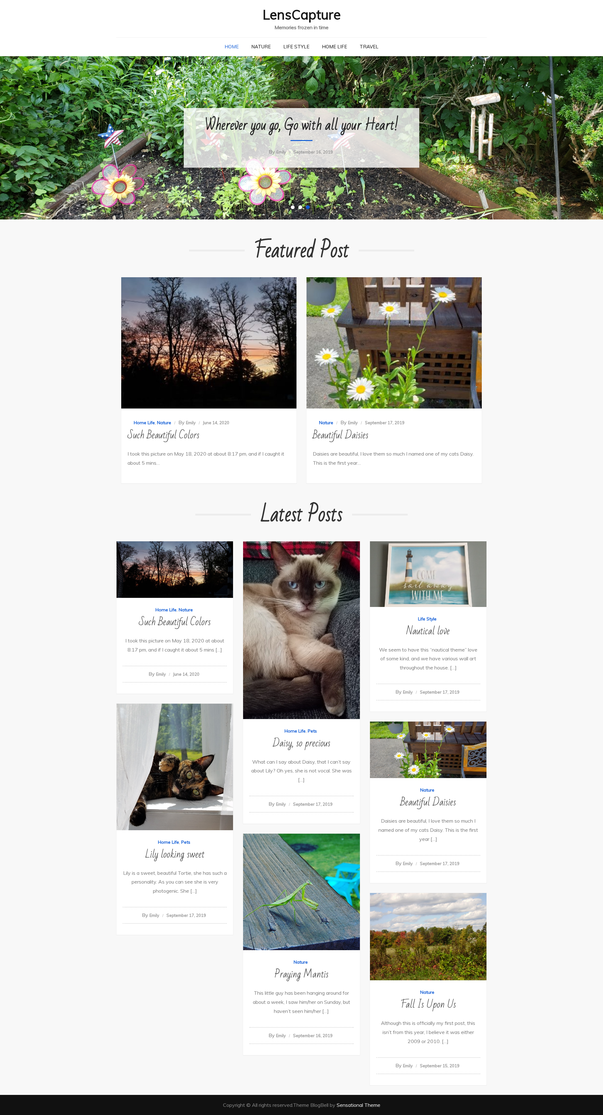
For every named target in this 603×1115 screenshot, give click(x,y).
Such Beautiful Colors (163, 435)
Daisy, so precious (301, 743)
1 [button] (294, 208)
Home (232, 47)
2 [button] (301, 208)
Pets (312, 731)
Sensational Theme (358, 1105)
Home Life (334, 47)
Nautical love (428, 631)
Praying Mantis (301, 974)
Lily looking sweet (174, 854)
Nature (261, 47)
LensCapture (302, 14)
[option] (301, 137)
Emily (281, 151)
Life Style (296, 47)
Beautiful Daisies (340, 435)
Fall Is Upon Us (428, 1004)
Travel (369, 47)
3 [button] (309, 208)
